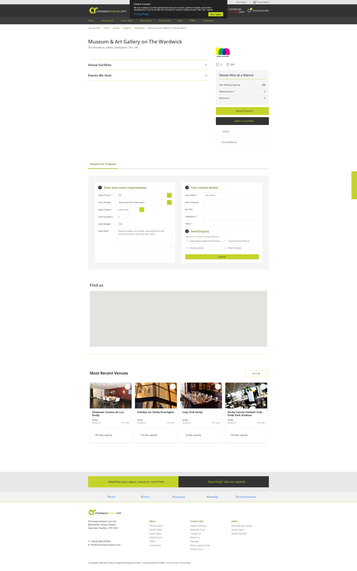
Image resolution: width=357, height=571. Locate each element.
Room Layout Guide (200, 545)
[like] (128, 387)
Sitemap (194, 541)
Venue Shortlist (238, 533)
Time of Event (104, 202)
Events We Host (99, 75)
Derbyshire (139, 28)
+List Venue (208, 20)
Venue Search (107, 20)
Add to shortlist (244, 121)
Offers (193, 20)
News (180, 20)
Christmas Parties (197, 248)
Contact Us (195, 533)
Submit (222, 256)
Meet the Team (197, 529)
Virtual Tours (164, 20)
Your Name (191, 195)
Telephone (191, 216)
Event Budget (104, 224)
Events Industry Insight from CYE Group (205, 241)
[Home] (232, 10)
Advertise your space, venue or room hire (136, 482)
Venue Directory (198, 525)
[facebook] (354, 174)
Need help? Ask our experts (226, 482)
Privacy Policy (141, 14)
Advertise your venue (241, 525)
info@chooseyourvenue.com (106, 544)
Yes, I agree (215, 14)
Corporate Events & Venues (239, 241)
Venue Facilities (99, 65)
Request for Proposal (103, 164)
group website (263, 2)
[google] (354, 191)
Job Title (189, 209)
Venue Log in (241, 2)
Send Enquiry (244, 111)
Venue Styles (127, 20)
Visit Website (229, 142)
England (127, 28)
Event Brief (103, 231)
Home (91, 20)
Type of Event (105, 195)
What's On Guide (234, 248)
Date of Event (105, 209)
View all (256, 373)
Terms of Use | (173, 563)
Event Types (145, 20)
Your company (192, 202)
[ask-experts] (354, 196)
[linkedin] (354, 185)
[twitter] (354, 180)
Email (188, 223)
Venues (116, 28)
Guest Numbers (105, 216)
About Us (195, 537)
